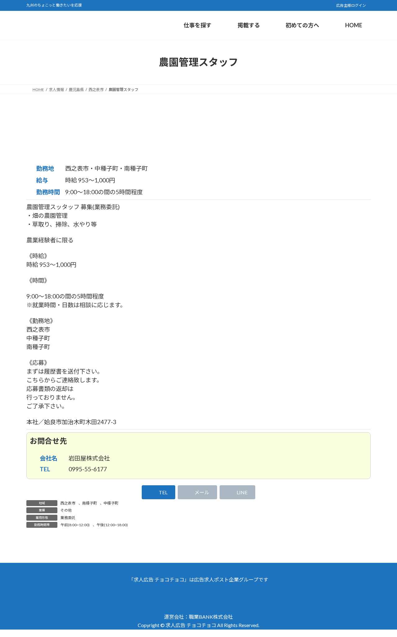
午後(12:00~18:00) (112, 525)
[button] (158, 492)
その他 (66, 510)
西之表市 (67, 503)
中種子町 (111, 503)
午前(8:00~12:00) (75, 525)
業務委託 (67, 517)
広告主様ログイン (351, 5)
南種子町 (89, 503)
